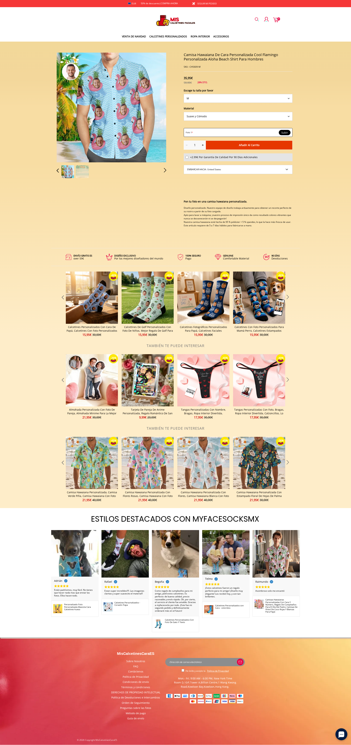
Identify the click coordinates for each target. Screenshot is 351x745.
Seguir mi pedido (207, 3)
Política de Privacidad (136, 676)
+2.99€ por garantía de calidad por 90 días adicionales (224, 157)
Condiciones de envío (136, 682)
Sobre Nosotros (135, 661)
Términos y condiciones (135, 687)
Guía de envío (135, 718)
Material (189, 108)
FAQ (135, 666)
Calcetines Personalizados (168, 36)
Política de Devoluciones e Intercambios (135, 697)
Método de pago (136, 713)
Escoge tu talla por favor (198, 90)
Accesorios (221, 36)
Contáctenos (135, 671)
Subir (284, 132)
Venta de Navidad (134, 36)
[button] (65, 106)
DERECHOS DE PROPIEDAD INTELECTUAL (135, 692)
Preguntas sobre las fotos (135, 708)
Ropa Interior (200, 36)
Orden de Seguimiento (136, 703)
